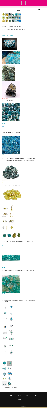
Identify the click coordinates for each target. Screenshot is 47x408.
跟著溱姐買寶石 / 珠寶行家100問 (29, 5)
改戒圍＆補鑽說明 (19, 399)
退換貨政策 (11, 398)
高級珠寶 (21, 5)
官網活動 (18, 5)
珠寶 (23, 5)
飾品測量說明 (19, 398)
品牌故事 (15, 5)
